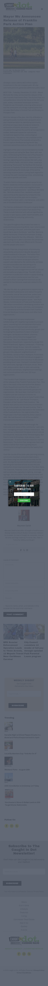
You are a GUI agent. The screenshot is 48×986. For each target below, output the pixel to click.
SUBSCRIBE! (24, 500)
